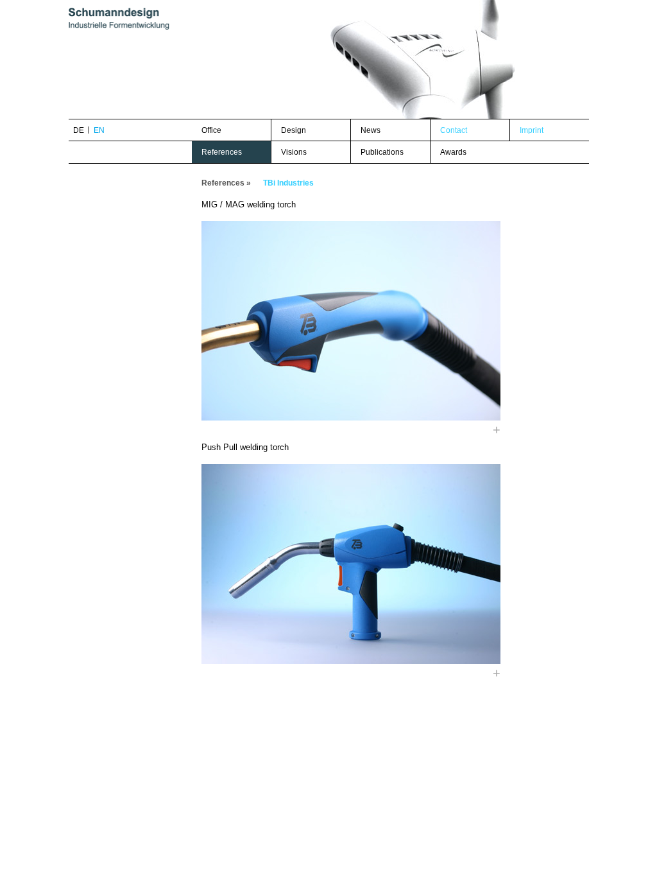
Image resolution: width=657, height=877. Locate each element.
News (370, 130)
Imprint (531, 130)
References (221, 152)
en (99, 130)
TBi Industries (288, 182)
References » (226, 182)
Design (293, 130)
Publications (382, 152)
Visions (294, 152)
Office (211, 130)
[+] (350, 321)
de (78, 130)
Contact (453, 130)
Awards (453, 152)
